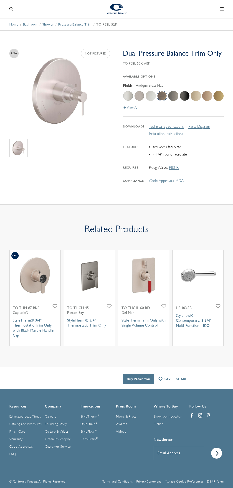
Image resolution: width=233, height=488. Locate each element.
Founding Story (56, 424)
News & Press (126, 416)
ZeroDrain (89, 439)
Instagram (200, 415)
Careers (50, 416)
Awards (121, 424)
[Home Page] (116, 9)
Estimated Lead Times (25, 416)
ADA (180, 181)
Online (158, 424)
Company (53, 406)
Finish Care (17, 431)
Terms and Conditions (117, 481)
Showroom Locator (168, 416)
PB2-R (174, 167)
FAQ (12, 454)
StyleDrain (89, 424)
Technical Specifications (166, 126)
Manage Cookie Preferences (184, 481)
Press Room (126, 406)
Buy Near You (138, 379)
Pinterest (208, 415)
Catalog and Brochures (25, 424)
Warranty (16, 439)
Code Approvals (161, 181)
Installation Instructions (166, 134)
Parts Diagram (199, 126)
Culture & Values (56, 431)
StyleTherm (90, 416)
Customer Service (58, 447)
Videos (121, 431)
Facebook (192, 415)
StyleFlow (89, 431)
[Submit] (216, 453)
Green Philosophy (57, 439)
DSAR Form (215, 481)
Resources (17, 406)
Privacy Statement (148, 481)
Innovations (91, 406)
